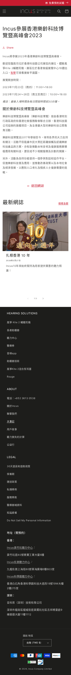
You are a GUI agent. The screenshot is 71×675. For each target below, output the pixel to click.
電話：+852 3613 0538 (21, 398)
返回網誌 (37, 186)
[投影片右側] (43, 298)
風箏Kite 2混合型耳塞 (19, 368)
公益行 (10, 444)
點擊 (13, 72)
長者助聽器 (13, 330)
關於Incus (12, 405)
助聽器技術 (13, 361)
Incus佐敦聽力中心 (18, 562)
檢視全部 (63, 203)
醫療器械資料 (14, 504)
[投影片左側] (28, 298)
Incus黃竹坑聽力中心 (20, 547)
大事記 (10, 421)
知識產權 (12, 512)
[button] (4, 11)
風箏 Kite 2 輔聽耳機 (19, 322)
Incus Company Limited (40, 669)
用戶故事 (12, 429)
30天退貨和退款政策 (18, 466)
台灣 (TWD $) (34, 642)
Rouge (11, 376)
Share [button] (10, 47)
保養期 (10, 473)
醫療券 (10, 345)
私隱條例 (12, 489)
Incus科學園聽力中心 (20, 576)
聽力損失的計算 (15, 436)
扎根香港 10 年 (18, 255)
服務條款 (12, 497)
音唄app (12, 353)
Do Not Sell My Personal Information (29, 520)
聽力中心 (12, 337)
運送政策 (12, 481)
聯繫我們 (12, 413)
